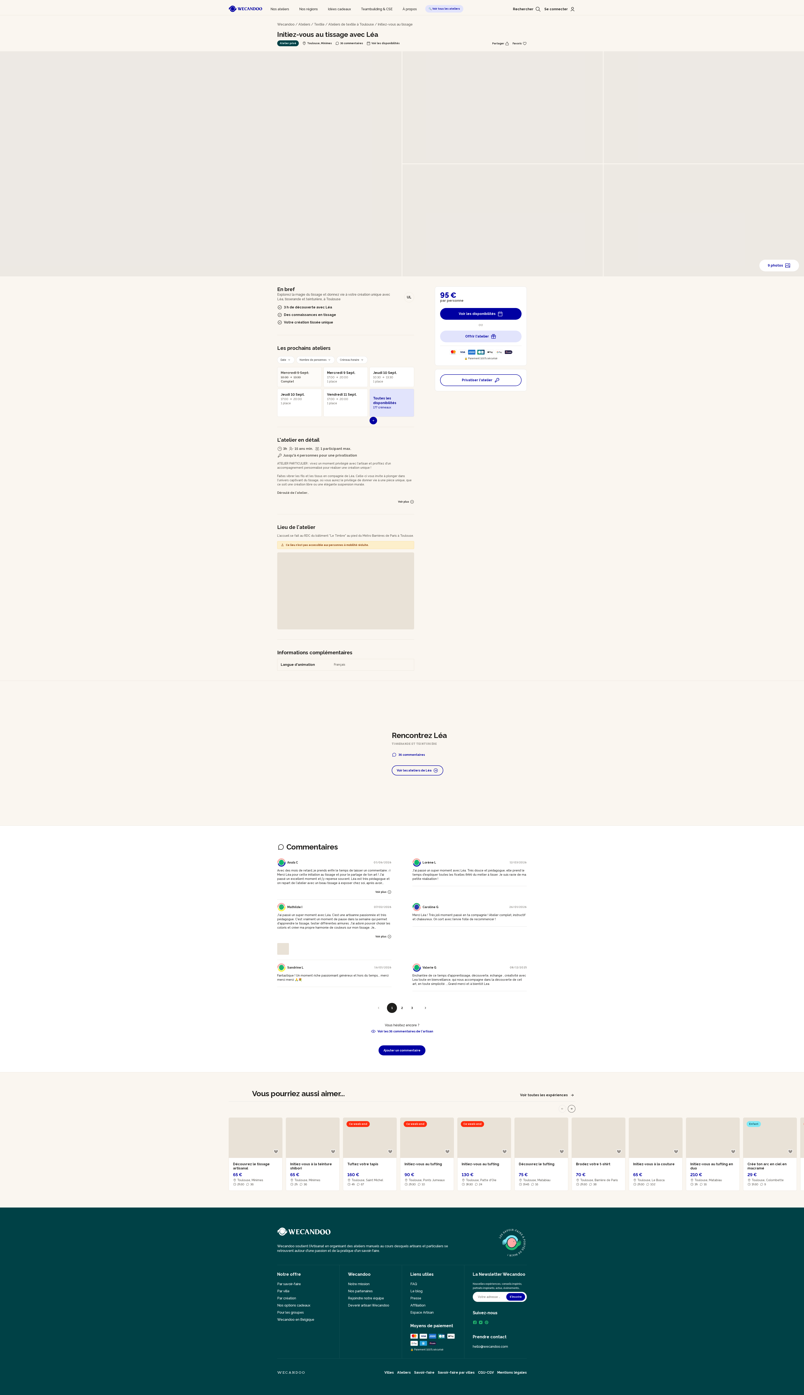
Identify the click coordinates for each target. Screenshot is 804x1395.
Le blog (416, 1291)
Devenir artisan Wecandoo (368, 1305)
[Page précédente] (379, 1008)
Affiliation (417, 1305)
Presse (415, 1298)
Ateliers (304, 24)
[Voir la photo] (283, 949)
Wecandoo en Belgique (295, 1320)
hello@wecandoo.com (490, 1347)
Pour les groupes (290, 1312)
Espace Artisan (422, 1312)
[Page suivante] (425, 1008)
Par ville (283, 1291)
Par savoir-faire (289, 1284)
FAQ (413, 1284)
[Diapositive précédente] (562, 1109)
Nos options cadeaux (293, 1305)
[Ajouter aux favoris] (276, 1152)
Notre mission (359, 1284)
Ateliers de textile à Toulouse (351, 24)
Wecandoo (286, 24)
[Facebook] (475, 1322)
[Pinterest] (486, 1322)
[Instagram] (481, 1322)
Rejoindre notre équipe (366, 1298)
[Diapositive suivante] (571, 1109)
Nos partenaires (360, 1291)
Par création (286, 1298)
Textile (319, 24)
